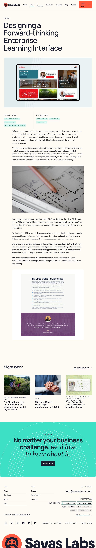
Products (49, 5)
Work (32, 5)
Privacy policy (71, 523)
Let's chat (85, 5)
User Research (42, 119)
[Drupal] (6, 523)
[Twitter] (17, 523)
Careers (73, 5)
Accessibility (41, 122)
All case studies (83, 367)
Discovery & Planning (12, 119)
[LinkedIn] (23, 523)
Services (59, 5)
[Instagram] (12, 523)
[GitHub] (29, 523)
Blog (66, 5)
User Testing (54, 119)
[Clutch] (35, 523)
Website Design (10, 122)
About (25, 5)
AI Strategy (40, 5)
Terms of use (86, 523)
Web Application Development (15, 125)
